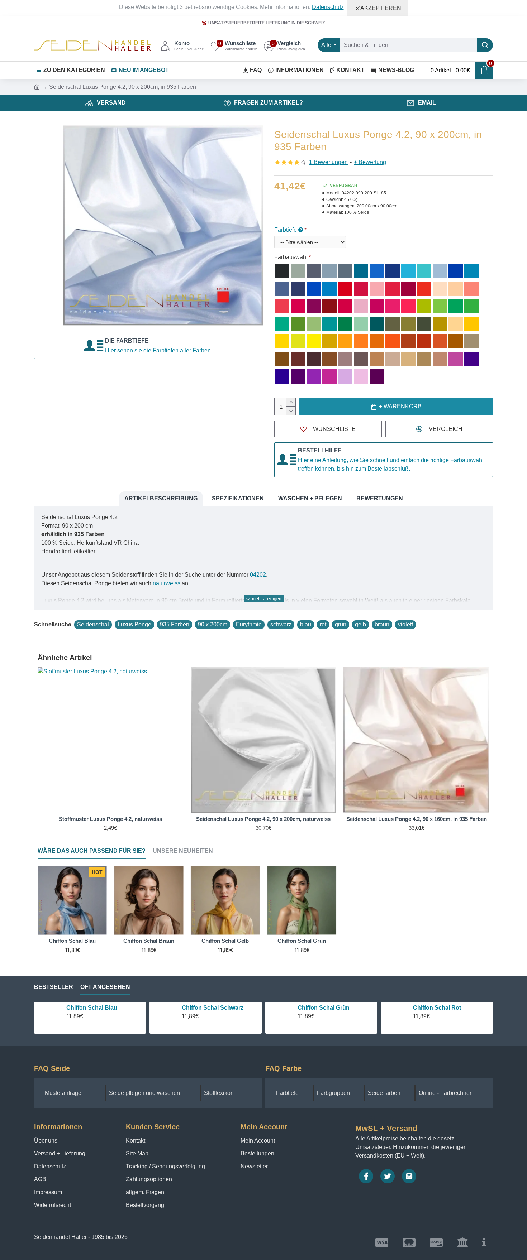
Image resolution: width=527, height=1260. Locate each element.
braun (382, 624)
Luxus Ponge (134, 624)
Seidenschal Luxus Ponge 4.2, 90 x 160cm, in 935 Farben (416, 819)
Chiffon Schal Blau (72, 941)
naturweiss (166, 583)
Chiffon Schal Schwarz (212, 1008)
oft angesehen (105, 987)
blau (305, 624)
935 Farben (174, 624)
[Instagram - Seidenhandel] (409, 1176)
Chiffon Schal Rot (437, 1008)
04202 (258, 575)
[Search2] (485, 45)
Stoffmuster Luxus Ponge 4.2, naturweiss (110, 819)
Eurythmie (249, 624)
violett (405, 624)
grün (340, 624)
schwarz (280, 624)
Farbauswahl (291, 257)
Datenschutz (328, 7)
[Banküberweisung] (462, 1242)
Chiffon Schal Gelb (225, 941)
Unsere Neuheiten (183, 851)
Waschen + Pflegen (310, 498)
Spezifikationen (238, 498)
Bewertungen (379, 498)
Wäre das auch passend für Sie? (92, 851)
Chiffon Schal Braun (148, 941)
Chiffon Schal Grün (301, 941)
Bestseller (53, 987)
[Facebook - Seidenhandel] (366, 1176)
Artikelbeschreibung (161, 498)
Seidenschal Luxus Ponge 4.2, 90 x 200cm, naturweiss (263, 819)
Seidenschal (93, 624)
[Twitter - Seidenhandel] (387, 1176)
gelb (360, 624)
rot (323, 624)
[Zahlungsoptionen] (484, 1242)
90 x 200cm (212, 624)
